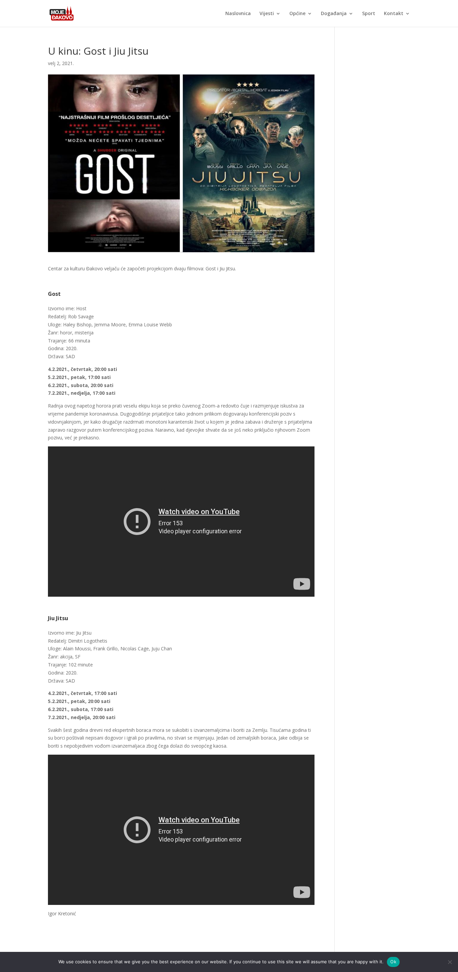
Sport (368, 13)
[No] (449, 962)
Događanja (334, 13)
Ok (393, 961)
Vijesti (267, 13)
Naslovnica (238, 13)
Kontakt (393, 13)
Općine (297, 13)
